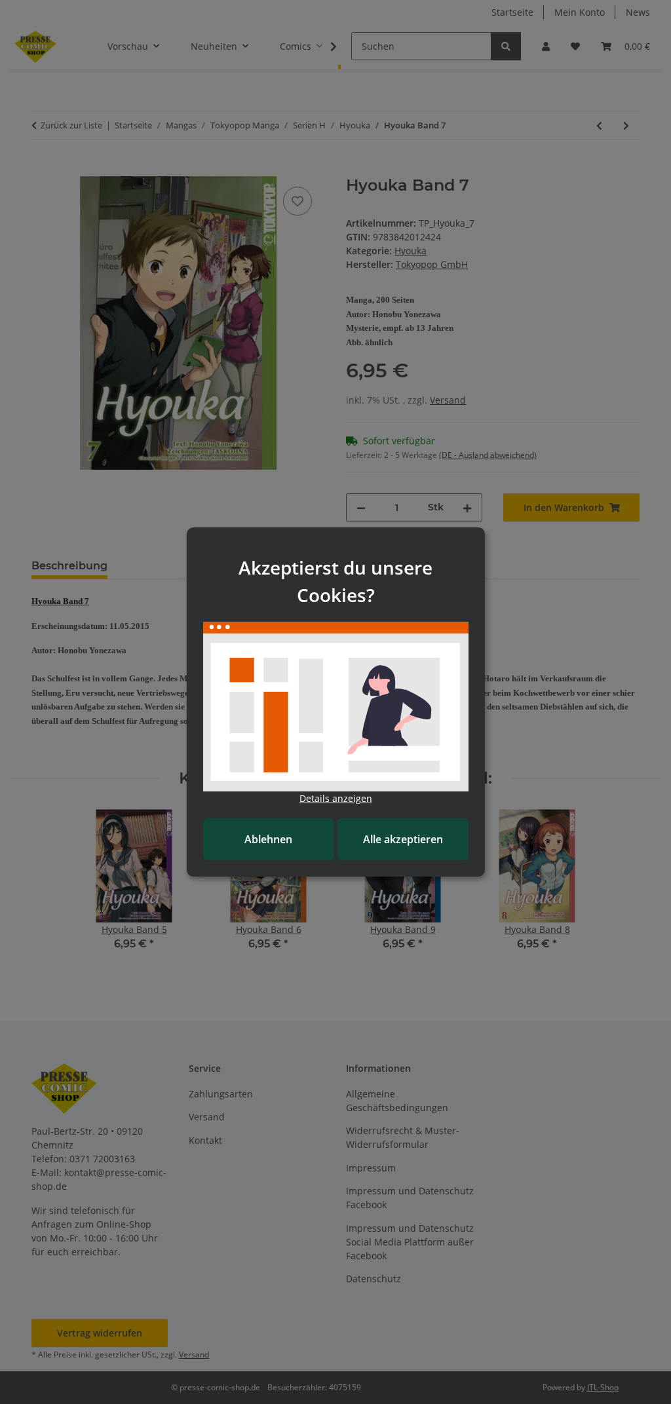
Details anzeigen (335, 798)
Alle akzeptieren (403, 839)
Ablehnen (268, 839)
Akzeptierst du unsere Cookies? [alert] (335, 581)
